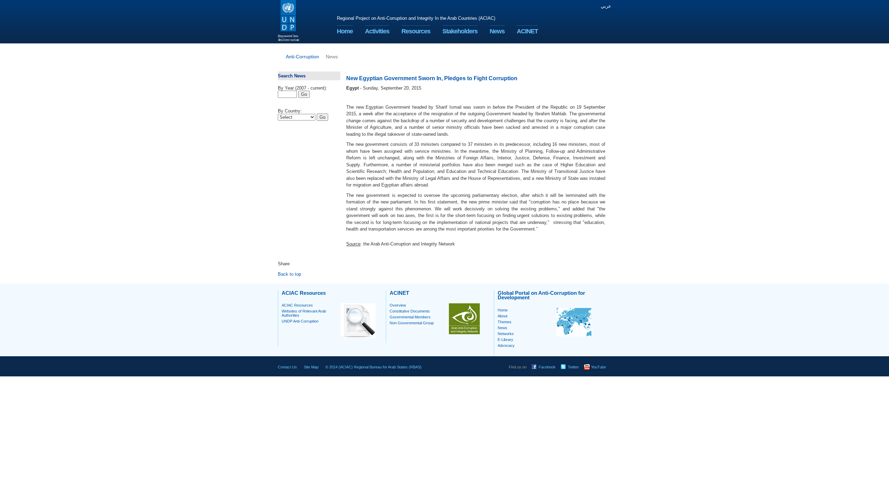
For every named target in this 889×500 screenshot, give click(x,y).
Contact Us (287, 367)
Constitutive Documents (410, 311)
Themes (505, 322)
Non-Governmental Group (412, 323)
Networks (506, 334)
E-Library (505, 340)
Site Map (311, 367)
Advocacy (506, 345)
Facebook (547, 367)
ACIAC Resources (297, 305)
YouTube (598, 367)
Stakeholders (459, 31)
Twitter (573, 367)
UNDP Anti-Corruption (300, 321)
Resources (415, 31)
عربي (606, 6)
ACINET (527, 31)
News (497, 31)
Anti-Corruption (302, 56)
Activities (377, 31)
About (502, 316)
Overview (398, 305)
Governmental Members (410, 317)
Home (345, 31)
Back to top (289, 274)
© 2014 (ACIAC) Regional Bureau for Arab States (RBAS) (373, 367)
